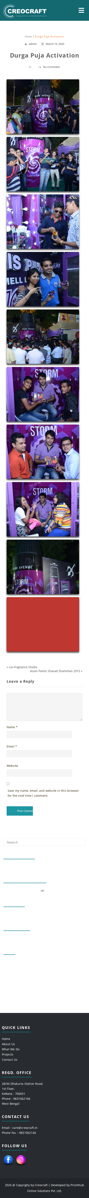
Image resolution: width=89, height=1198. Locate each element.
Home (6, 1039)
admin (33, 44)
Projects (7, 1054)
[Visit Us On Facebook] (8, 1166)
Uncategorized (14, 938)
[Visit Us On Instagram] (20, 1166)
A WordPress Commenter (22, 890)
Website (12, 766)
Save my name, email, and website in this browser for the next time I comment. (43, 793)
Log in (8, 962)
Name (12, 727)
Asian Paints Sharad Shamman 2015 (55, 671)
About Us (8, 1044)
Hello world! (12, 867)
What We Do (11, 1049)
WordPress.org (14, 983)
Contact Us (10, 1060)
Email (12, 746)
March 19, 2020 (55, 44)
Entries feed (12, 969)
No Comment (51, 67)
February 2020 (14, 914)
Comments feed (15, 976)
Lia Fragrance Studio (23, 667)
